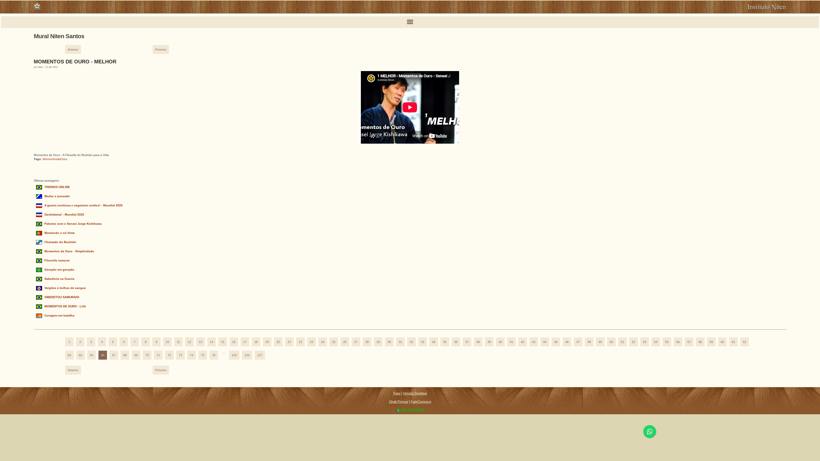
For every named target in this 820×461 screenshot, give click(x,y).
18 (256, 342)
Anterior (73, 49)
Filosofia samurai (57, 260)
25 (333, 342)
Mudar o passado (57, 196)
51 (622, 342)
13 (200, 342)
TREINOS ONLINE (57, 187)
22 (300, 342)
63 (69, 355)
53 (644, 342)
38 (478, 342)
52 (633, 342)
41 (511, 342)
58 (700, 342)
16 (234, 342)
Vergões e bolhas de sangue (65, 288)
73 (180, 355)
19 (267, 342)
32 (411, 342)
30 (389, 342)
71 (158, 355)
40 (500, 342)
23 (311, 342)
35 (445, 342)
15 (222, 342)
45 (556, 342)
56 (678, 342)
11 (178, 342)
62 (744, 342)
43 (533, 342)
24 (322, 342)
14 (211, 342)
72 (169, 355)
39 (489, 342)
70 (147, 355)
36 (456, 342)
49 (600, 342)
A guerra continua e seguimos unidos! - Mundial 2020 (83, 205)
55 (667, 342)
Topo (396, 393)
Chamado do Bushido (60, 242)
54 (655, 342)
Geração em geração (59, 269)
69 (136, 355)
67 (114, 355)
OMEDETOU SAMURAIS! (61, 297)
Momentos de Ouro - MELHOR (75, 61)
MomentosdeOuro (55, 159)
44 (544, 342)
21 (289, 342)
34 (433, 342)
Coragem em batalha (59, 315)
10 (167, 342)
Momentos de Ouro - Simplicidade (69, 251)
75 (202, 355)
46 (567, 342)
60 (722, 342)
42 (522, 342)
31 (400, 342)
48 (589, 342)
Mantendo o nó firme (59, 233)
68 (125, 355)
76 (213, 355)
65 (91, 355)
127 (259, 355)
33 (422, 342)
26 (345, 342)
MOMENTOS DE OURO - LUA (65, 306)
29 (378, 342)
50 (611, 342)
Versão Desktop (415, 393)
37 (467, 342)
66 (102, 355)
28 (367, 342)
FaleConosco (421, 402)
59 (711, 342)
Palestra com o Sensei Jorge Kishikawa (73, 223)
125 (234, 355)
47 (578, 342)
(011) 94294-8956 (412, 410)
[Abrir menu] (410, 22)
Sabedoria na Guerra (59, 278)
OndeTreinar (398, 402)
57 (689, 342)
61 (733, 342)
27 (356, 342)
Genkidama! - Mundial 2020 (64, 214)
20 (278, 342)
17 (245, 342)
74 (191, 355)
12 (189, 342)
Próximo (160, 49)
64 (80, 355)
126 (247, 355)
